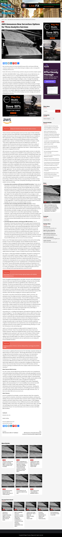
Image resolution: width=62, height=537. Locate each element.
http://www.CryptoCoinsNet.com (50, 242)
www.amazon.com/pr (7, 423)
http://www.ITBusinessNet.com (49, 228)
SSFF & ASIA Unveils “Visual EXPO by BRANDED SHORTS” (34, 492)
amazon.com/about (29, 406)
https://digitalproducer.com (49, 231)
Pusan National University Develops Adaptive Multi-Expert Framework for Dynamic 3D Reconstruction (52, 164)
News (3, 21)
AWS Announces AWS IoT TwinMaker (10, 432)
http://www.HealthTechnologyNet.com (51, 238)
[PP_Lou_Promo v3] (22, 105)
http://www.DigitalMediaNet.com (50, 235)
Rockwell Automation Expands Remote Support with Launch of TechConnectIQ (8, 492)
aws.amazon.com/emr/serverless (25, 237)
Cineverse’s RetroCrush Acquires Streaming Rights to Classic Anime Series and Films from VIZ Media (8, 464)
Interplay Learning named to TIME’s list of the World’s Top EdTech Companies (51, 169)
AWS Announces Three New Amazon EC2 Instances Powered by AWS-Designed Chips (31, 433)
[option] (52, 199)
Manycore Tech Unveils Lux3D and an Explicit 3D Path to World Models (51, 159)
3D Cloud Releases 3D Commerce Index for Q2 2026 (21, 492)
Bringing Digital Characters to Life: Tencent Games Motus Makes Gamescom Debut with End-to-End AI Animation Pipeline (51, 175)
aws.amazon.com (19, 391)
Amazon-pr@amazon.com (8, 421)
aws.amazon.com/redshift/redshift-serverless (21, 202)
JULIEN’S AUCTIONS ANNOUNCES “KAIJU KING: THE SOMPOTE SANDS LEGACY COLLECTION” (34, 464)
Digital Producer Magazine (8, 9)
